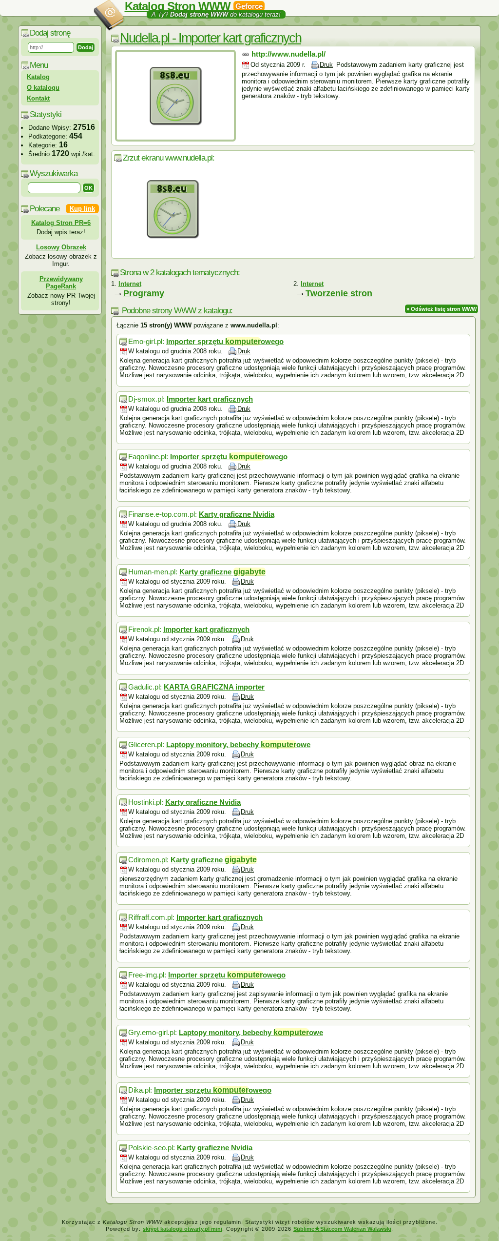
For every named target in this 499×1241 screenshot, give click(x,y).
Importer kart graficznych (210, 399)
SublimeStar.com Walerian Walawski (342, 1229)
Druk (326, 64)
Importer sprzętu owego (225, 341)
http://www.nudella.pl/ (288, 54)
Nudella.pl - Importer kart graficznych (210, 38)
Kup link (82, 208)
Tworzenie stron (339, 293)
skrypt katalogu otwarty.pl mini (182, 1229)
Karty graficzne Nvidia (236, 514)
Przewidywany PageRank (61, 282)
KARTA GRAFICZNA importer (214, 687)
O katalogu (43, 87)
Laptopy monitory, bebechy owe (238, 744)
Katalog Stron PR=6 (61, 222)
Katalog (38, 77)
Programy (143, 293)
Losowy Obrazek (61, 247)
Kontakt (38, 98)
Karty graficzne (222, 572)
